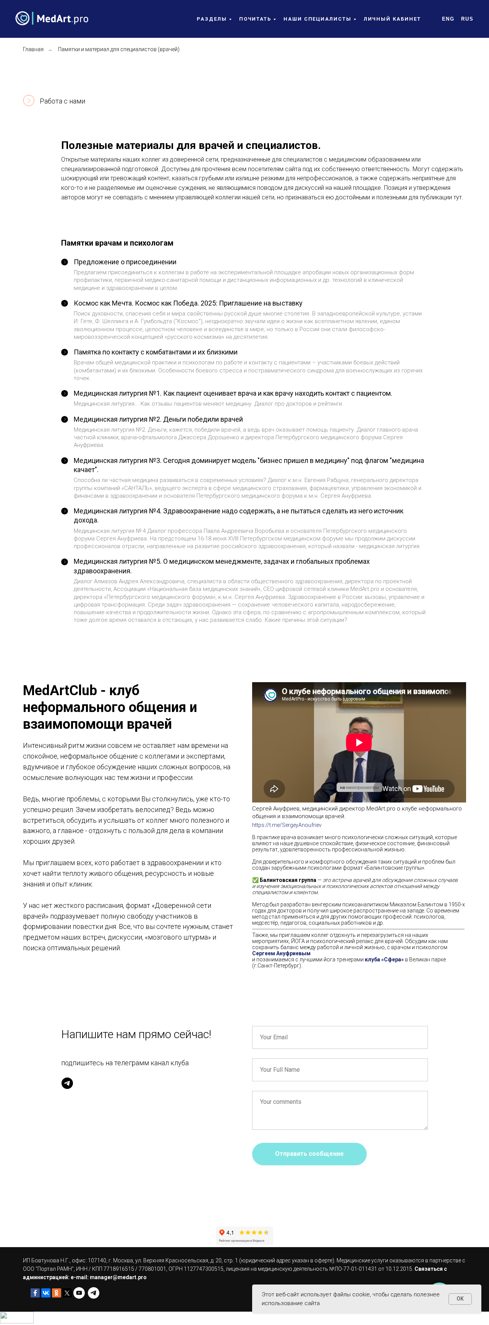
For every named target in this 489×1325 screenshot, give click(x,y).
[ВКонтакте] (45, 1292)
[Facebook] (35, 1292)
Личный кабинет (392, 19)
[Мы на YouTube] (79, 1293)
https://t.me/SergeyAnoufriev (287, 825)
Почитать (255, 19)
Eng (448, 19)
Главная (33, 49)
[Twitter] (67, 1292)
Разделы (212, 19)
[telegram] (67, 1083)
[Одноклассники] (56, 1292)
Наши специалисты (317, 19)
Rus (467, 19)
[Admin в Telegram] (93, 1293)
